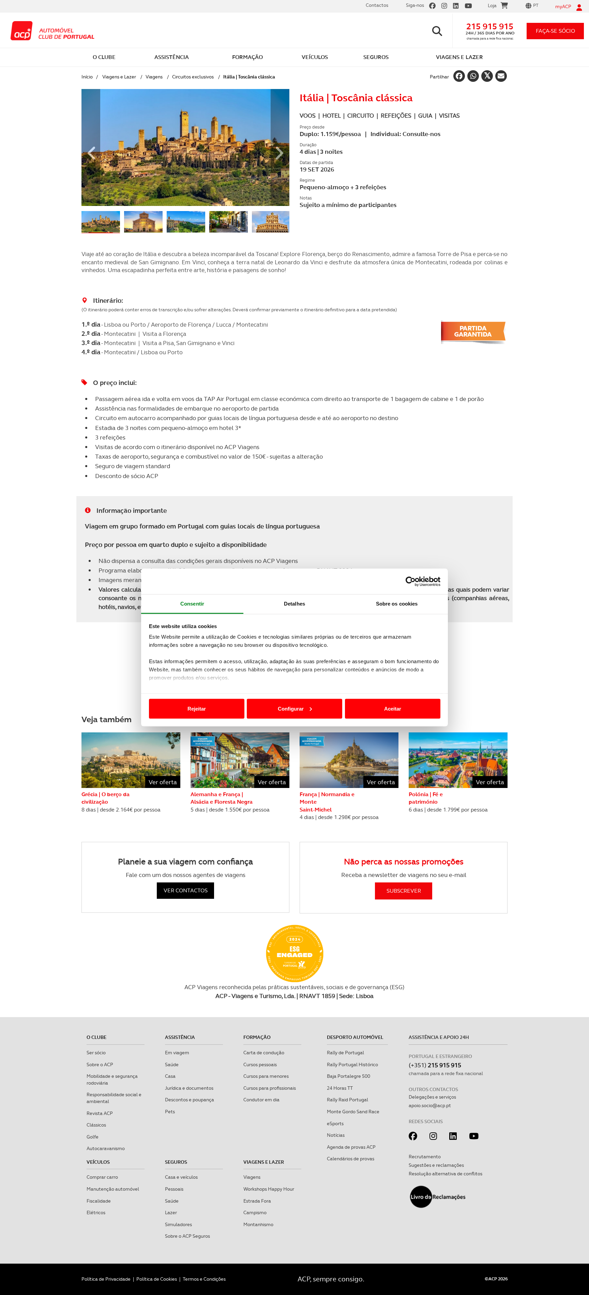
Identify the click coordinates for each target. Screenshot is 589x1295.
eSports (335, 1123)
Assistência (180, 1037)
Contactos (377, 5)
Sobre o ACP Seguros (187, 1236)
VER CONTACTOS (186, 890)
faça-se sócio (555, 30)
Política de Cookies (156, 1279)
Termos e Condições (204, 1279)
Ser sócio (96, 1053)
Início (87, 77)
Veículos (98, 1162)
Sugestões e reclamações (436, 1165)
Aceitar (392, 708)
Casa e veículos (181, 1177)
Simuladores (178, 1224)
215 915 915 (489, 26)
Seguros (176, 1162)
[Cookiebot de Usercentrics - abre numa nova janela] (410, 581)
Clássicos (96, 1125)
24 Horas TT (340, 1088)
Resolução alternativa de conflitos (445, 1174)
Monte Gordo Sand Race (353, 1111)
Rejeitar (196, 708)
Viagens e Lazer (119, 77)
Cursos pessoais (260, 1064)
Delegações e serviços (432, 1097)
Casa (170, 1076)
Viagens (154, 77)
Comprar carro (102, 1177)
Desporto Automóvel (355, 1037)
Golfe (93, 1137)
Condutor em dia (261, 1100)
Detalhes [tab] (294, 604)
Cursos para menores (266, 1076)
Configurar (291, 708)
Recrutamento (425, 1156)
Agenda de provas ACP (351, 1147)
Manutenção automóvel (113, 1189)
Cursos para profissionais (269, 1088)
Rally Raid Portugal (347, 1100)
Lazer (171, 1212)
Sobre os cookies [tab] (397, 604)
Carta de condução (263, 1053)
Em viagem (177, 1053)
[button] (90, 147)
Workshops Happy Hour (268, 1189)
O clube (96, 1037)
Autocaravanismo (106, 1148)
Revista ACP (100, 1113)
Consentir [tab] (192, 604)
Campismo (255, 1212)
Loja (492, 5)
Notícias (336, 1135)
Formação (257, 1037)
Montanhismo (258, 1224)
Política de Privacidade (106, 1279)
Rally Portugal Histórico (352, 1064)
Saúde (172, 1064)
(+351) (435, 1065)
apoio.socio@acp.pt (430, 1105)
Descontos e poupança (189, 1100)
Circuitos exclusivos (193, 77)
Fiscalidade (99, 1201)
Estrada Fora (257, 1201)
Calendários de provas (350, 1159)
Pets (170, 1111)
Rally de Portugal (345, 1053)
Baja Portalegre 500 (348, 1076)
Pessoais (174, 1189)
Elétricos (96, 1212)
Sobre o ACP (100, 1064)
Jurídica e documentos (189, 1088)
